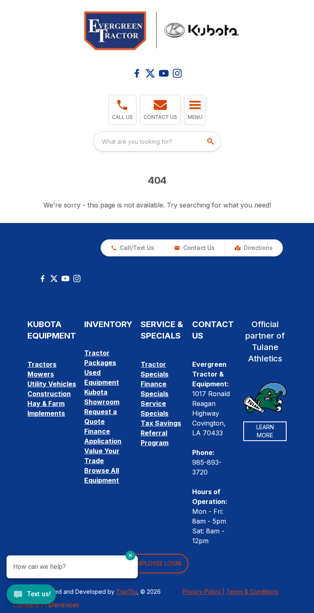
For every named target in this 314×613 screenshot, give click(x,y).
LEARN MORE (265, 431)
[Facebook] (137, 73)
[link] (253, 248)
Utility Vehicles (51, 384)
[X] (150, 73)
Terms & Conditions (252, 591)
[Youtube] (164, 73)
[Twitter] (54, 278)
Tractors (41, 364)
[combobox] (157, 141)
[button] (122, 110)
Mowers (40, 374)
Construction (49, 394)
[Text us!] (31, 595)
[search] (211, 141)
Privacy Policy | (203, 591)
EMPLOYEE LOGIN (157, 563)
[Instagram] (177, 73)
